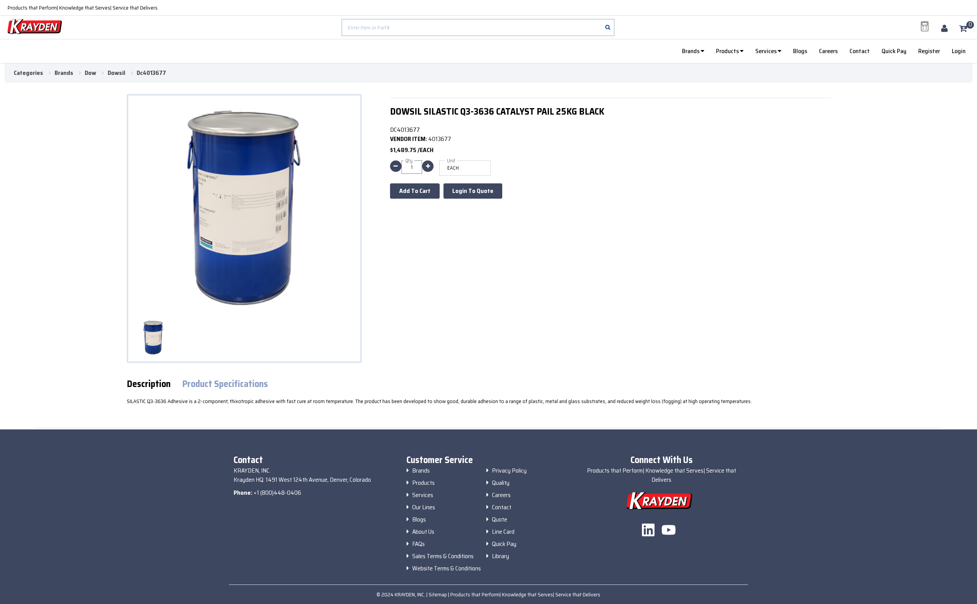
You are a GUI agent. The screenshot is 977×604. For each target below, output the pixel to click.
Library (500, 556)
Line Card (503, 531)
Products (728, 51)
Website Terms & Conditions (446, 568)
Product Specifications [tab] (225, 384)
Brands (691, 51)
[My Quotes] (924, 26)
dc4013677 (151, 73)
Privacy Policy (509, 470)
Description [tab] (149, 384)
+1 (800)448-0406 (277, 492)
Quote (499, 519)
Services (766, 51)
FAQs (418, 544)
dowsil (116, 73)
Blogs (800, 51)
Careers (828, 51)
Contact (860, 51)
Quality (500, 482)
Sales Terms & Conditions (443, 556)
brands (64, 73)
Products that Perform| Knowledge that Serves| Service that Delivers (83, 7)
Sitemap (438, 594)
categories (28, 73)
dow (90, 73)
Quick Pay (894, 51)
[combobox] (478, 27)
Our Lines (423, 507)
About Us (423, 531)
